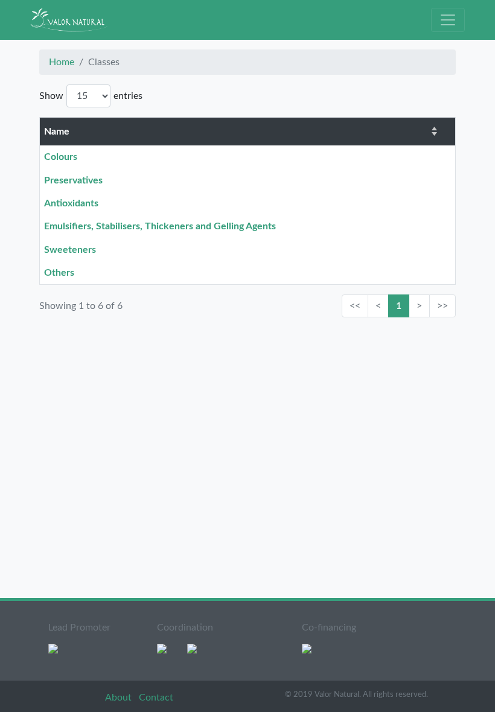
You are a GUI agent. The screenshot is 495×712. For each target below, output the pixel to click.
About (119, 697)
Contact (156, 697)
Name (56, 131)
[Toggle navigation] (448, 20)
